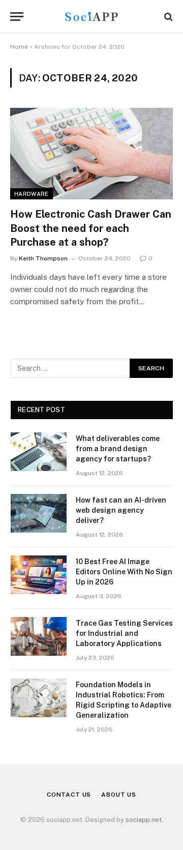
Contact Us (69, 794)
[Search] (167, 16)
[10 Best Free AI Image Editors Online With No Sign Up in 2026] (39, 574)
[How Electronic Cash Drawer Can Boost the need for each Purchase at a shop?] (91, 153)
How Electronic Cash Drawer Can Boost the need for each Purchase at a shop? (90, 228)
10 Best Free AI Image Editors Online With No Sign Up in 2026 (124, 572)
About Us (118, 794)
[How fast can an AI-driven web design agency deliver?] (39, 513)
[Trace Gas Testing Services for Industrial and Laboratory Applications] (39, 636)
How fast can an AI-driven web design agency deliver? (121, 510)
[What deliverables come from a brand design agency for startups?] (39, 451)
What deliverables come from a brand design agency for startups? (118, 448)
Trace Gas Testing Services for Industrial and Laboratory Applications (124, 633)
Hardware (31, 194)
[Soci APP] (91, 16)
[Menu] (16, 16)
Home (19, 46)
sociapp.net (144, 820)
